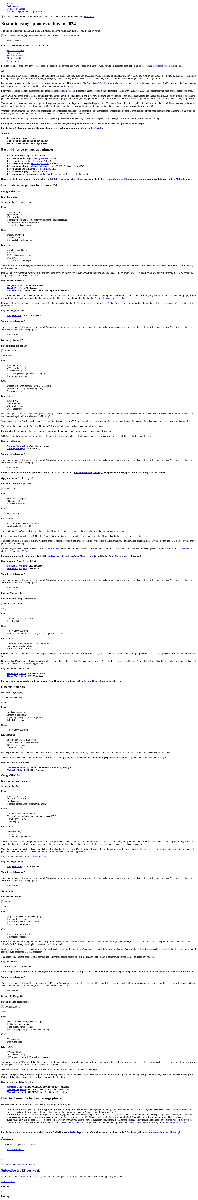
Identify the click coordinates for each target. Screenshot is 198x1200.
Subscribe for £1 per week (20, 1170)
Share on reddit (14, 58)
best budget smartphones (70, 123)
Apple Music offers (118, 556)
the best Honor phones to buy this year (103, 681)
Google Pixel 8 (163, 66)
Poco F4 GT (137, 1122)
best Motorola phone (181, 179)
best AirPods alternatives (60, 556)
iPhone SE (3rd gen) (17, 566)
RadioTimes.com (76, 1122)
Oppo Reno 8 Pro (95, 83)
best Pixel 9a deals (95, 128)
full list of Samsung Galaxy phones (67, 179)
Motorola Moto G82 (40, 166)
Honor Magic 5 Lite (40, 163)
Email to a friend (14, 61)
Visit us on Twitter (15, 1149)
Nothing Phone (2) (41, 158)
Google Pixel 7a (31, 155)
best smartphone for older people (165, 1132)
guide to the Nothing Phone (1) (88, 472)
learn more (89, 16)
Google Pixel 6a (67, 91)
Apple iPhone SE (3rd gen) (32, 161)
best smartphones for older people (127, 123)
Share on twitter (14, 53)
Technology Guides (16, 9)
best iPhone (53, 548)
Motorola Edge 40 (44, 174)
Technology (12, 6)
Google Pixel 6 (14, 315)
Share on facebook (15, 50)
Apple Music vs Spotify (84, 556)
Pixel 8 (93, 298)
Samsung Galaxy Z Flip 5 (114, 298)
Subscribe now (8, 1181)
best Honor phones (110, 179)
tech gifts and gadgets (126, 971)
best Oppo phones (129, 179)
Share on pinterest (15, 55)
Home (10, 3)
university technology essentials (157, 971)
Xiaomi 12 (34, 171)
